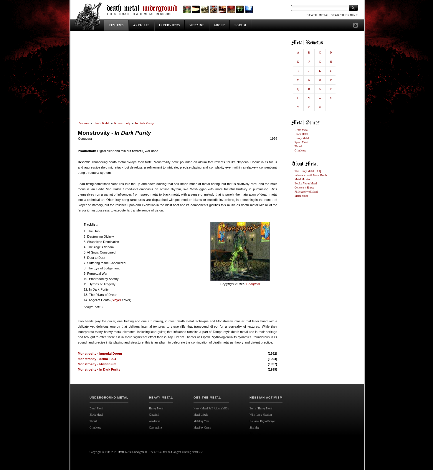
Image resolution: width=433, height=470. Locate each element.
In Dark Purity (144, 123)
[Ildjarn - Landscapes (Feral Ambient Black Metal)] (195, 9)
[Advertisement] (177, 78)
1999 (273, 138)
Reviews (83, 123)
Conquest (85, 138)
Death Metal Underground (133, 452)
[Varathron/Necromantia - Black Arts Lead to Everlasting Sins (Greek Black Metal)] (187, 9)
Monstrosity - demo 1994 (97, 359)
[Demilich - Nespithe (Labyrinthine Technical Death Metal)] (231, 9)
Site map (256, 434)
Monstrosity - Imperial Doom (100, 353)
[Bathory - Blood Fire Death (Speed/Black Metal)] (222, 9)
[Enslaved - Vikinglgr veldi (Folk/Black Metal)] (240, 9)
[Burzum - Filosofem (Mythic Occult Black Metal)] (204, 9)
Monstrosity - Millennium (97, 364)
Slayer (116, 300)
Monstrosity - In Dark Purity (99, 369)
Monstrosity (122, 123)
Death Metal (101, 123)
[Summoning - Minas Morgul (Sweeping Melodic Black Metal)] (248, 9)
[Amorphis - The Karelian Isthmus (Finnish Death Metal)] (213, 9)
